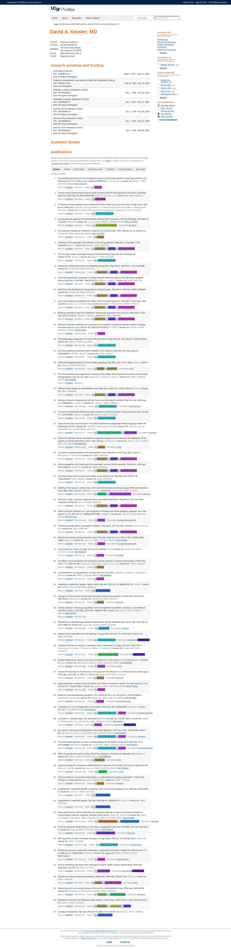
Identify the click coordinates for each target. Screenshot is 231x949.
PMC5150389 (121, 540)
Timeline (110, 169)
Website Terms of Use (88, 938)
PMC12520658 (98, 233)
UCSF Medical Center (218, 2)
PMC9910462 (80, 330)
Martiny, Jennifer (170, 94)
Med (102, 213)
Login (56, 24)
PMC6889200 (80, 443)
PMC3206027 (132, 744)
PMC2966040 (105, 756)
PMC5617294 (70, 517)
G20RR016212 (64, 74)
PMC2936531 (123, 768)
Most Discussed (95, 169)
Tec (98, 199)
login (107, 160)
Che (113, 906)
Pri (104, 833)
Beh (106, 821)
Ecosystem (162, 47)
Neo (102, 628)
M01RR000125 (64, 111)
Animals (128, 520)
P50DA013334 (64, 83)
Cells (131, 368)
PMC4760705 (70, 613)
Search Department (168, 119)
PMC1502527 (63, 856)
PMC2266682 (128, 818)
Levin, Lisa (167, 91)
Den (100, 894)
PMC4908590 (105, 575)
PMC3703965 (130, 698)
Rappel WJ (109, 853)
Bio (99, 237)
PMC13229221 (81, 184)
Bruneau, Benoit (168, 105)
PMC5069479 (80, 552)
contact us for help (59, 163)
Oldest (67, 169)
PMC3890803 (126, 662)
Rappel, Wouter (170, 64)
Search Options (93, 18)
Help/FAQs (76, 18)
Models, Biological (165, 44)
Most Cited (79, 169)
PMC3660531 (90, 709)
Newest (56, 169)
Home (54, 18)
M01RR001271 (64, 102)
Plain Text (140, 169)
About (64, 18)
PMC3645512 (118, 721)
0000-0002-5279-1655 (69, 53)
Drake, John (167, 85)
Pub (129, 432)
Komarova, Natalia (166, 81)
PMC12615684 (131, 221)
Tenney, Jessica (167, 111)
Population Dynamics (166, 42)
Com (104, 225)
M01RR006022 (64, 92)
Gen (100, 494)
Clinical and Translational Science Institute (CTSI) (100, 931)
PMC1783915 (107, 829)
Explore (163, 53)
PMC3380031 (120, 733)
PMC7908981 (70, 379)
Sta (125, 248)
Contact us (125, 942)
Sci (97, 187)
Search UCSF (201, 2)
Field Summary (125, 169)
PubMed (69, 187)
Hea (107, 432)
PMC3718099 (131, 686)
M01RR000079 (64, 121)
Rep (118, 494)
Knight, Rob (168, 88)
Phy (110, 248)
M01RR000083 (64, 130)
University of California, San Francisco (24, 2)
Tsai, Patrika (166, 114)
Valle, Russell (166, 116)
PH (142, 640)
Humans (132, 225)
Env (106, 654)
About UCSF (188, 2)
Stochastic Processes (166, 49)
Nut (128, 821)
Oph (101, 590)
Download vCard (67, 56)
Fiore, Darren (166, 108)
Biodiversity (162, 39)
